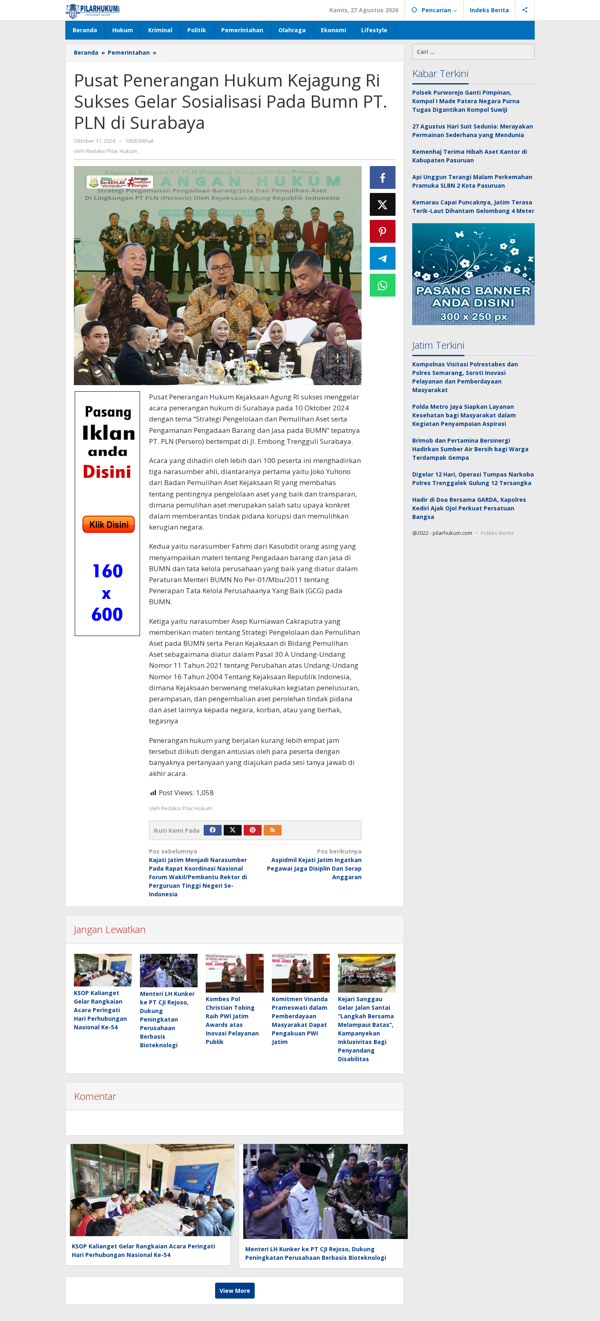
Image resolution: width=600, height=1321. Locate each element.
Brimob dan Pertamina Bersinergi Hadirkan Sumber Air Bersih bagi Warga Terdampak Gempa (470, 449)
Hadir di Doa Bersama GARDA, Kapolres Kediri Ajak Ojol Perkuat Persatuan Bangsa (469, 508)
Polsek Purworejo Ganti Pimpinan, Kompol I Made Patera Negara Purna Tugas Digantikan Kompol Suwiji (466, 101)
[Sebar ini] (383, 177)
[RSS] (273, 830)
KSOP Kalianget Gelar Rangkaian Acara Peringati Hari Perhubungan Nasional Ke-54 (100, 1010)
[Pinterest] (253, 830)
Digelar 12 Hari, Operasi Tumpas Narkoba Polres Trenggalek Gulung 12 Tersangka (473, 478)
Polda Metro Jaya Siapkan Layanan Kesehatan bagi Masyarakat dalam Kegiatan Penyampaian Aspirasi (464, 415)
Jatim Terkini (438, 345)
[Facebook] (213, 830)
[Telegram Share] (383, 258)
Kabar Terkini (440, 73)
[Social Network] (525, 10)
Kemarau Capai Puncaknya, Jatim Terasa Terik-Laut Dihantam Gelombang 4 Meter (473, 206)
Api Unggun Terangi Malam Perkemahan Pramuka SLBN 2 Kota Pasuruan (472, 181)
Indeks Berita (497, 532)
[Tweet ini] (383, 204)
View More (235, 1290)
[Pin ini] (383, 231)
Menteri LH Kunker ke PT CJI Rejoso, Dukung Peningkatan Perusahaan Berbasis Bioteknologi (167, 1019)
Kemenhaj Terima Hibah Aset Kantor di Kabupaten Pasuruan (469, 156)
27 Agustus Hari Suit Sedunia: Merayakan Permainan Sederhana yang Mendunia (472, 130)
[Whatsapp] (383, 285)
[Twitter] (233, 830)
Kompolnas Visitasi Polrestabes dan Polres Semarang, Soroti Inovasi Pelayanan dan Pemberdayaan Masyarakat (465, 377)
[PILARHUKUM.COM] (92, 10)
